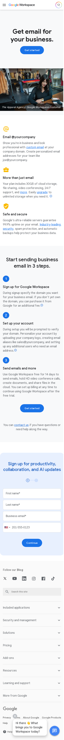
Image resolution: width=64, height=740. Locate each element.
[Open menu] (4, 5)
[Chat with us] (52, 731)
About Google (31, 736)
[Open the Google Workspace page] (22, 5)
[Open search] (58, 5)
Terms (17, 736)
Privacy (7, 736)
